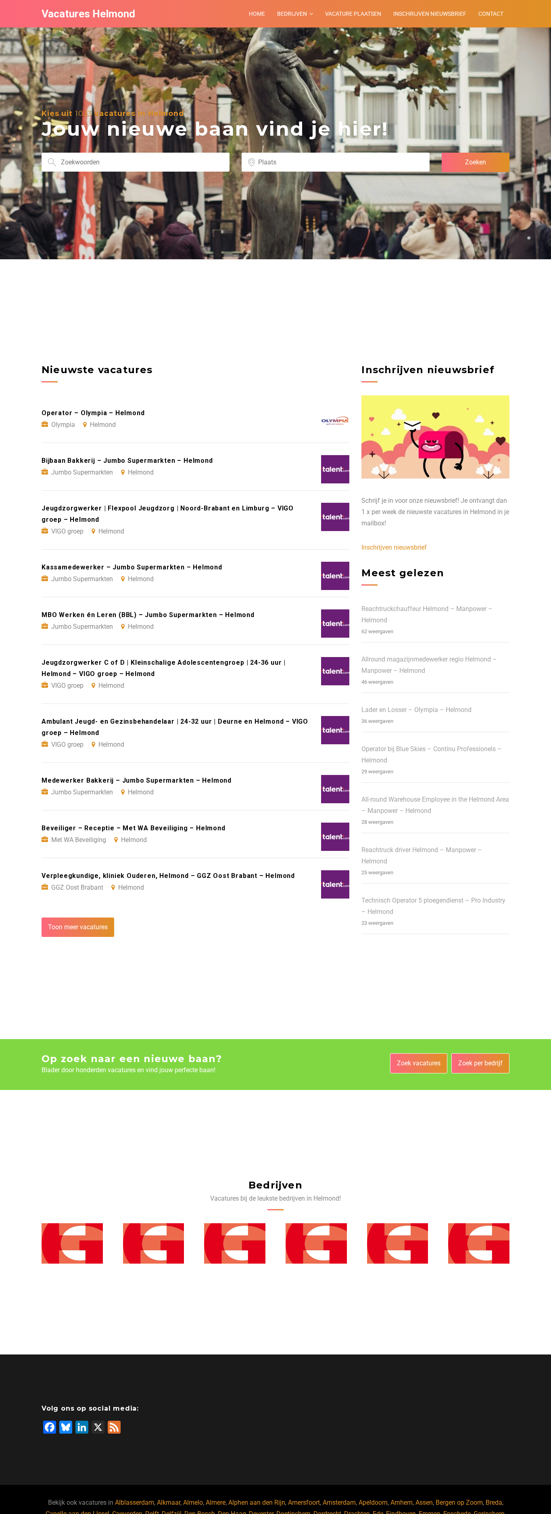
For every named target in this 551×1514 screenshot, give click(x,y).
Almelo (193, 1502)
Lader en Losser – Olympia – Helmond (416, 710)
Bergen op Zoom (459, 1502)
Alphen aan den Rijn (256, 1502)
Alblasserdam (134, 1502)
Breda (494, 1502)
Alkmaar (168, 1502)
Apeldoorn (373, 1502)
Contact (490, 13)
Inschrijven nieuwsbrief (429, 13)
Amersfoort (304, 1502)
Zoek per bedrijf (480, 1063)
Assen (424, 1502)
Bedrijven (292, 13)
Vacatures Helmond (88, 13)
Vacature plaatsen (353, 13)
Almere (215, 1502)
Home (257, 13)
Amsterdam (339, 1502)
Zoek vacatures (418, 1063)
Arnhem (401, 1502)
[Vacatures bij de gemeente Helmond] (72, 1243)
